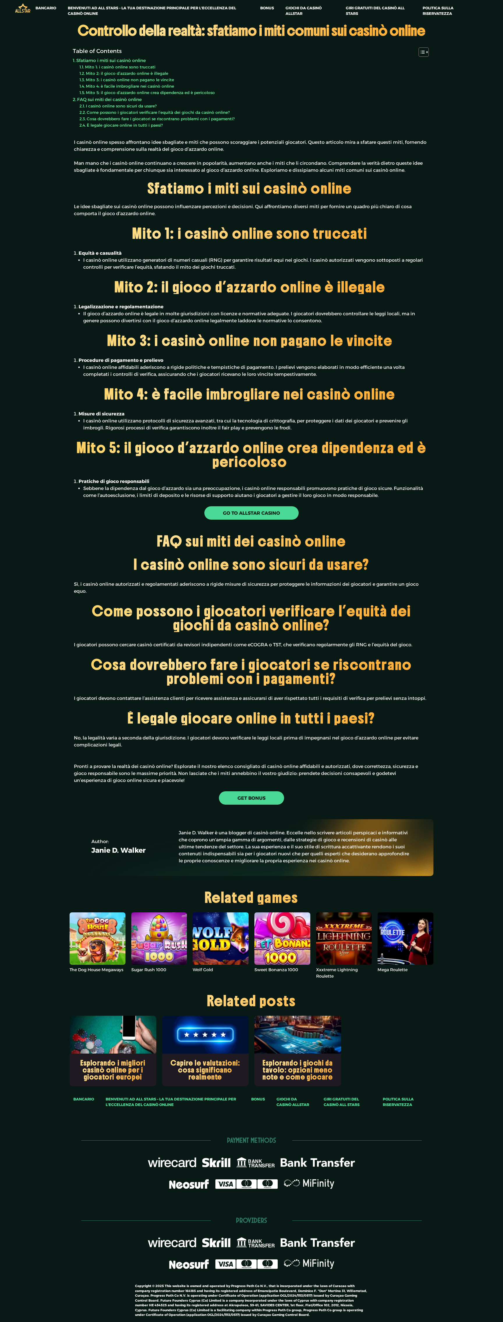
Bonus (267, 8)
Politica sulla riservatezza (438, 11)
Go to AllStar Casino (251, 513)
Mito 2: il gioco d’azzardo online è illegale (127, 73)
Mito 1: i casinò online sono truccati (121, 67)
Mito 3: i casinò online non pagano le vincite (130, 79)
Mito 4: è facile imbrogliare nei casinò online (130, 86)
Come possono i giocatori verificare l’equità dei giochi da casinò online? (158, 112)
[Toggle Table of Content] (420, 52)
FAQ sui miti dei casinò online (109, 99)
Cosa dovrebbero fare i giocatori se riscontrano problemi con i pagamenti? (161, 118)
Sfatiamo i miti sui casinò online (111, 60)
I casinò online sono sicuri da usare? (121, 106)
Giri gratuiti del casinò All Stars (375, 11)
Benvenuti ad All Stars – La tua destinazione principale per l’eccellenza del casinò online (152, 11)
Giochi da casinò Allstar (304, 11)
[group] (113, 1051)
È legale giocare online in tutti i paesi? (125, 125)
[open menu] (33, 3)
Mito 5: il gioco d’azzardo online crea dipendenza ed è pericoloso (151, 92)
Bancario (46, 8)
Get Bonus (251, 798)
